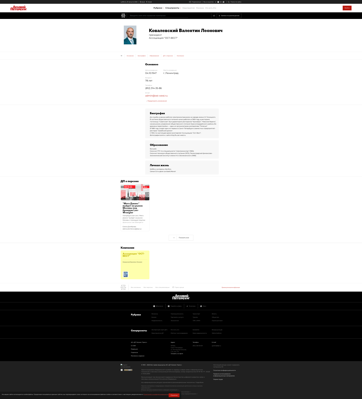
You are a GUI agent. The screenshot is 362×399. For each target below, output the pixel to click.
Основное (130, 56)
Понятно (174, 395)
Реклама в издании (137, 356)
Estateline (196, 330)
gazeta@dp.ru (216, 346)
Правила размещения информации (231, 287)
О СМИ (133, 346)
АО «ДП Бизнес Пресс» (139, 342)
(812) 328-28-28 (198, 346)
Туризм (195, 317)
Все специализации (162, 287)
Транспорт (196, 314)
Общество (215, 317)
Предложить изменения (157, 101)
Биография (142, 56)
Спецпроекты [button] (172, 8)
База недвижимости (200, 333)
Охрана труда (218, 379)
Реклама (200, 8)
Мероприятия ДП (157, 333)
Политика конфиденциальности (224, 370)
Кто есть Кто (210, 8)
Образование (154, 56)
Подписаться (196, 2)
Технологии (175, 320)
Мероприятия (188, 8)
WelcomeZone (216, 333)
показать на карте (177, 353)
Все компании (136, 287)
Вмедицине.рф (217, 330)
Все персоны (148, 287)
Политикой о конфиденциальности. (156, 394)
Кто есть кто (175, 330)
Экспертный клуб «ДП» (159, 330)
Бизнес (153, 317)
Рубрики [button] (158, 8)
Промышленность (177, 314)
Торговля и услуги (177, 317)
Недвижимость (156, 320)
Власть (214, 314)
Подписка (134, 352)
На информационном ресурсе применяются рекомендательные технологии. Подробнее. (172, 382)
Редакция (134, 349)
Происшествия (217, 320)
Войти (347, 8)
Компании (180, 56)
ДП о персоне (168, 56)
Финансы (154, 314)
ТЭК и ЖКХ (196, 320)
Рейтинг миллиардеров (179, 333)
